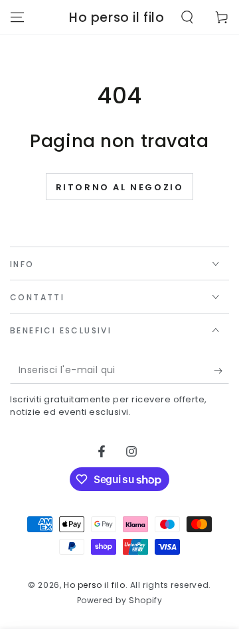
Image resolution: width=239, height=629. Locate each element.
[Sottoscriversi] (221, 370)
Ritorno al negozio (120, 187)
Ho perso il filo (94, 585)
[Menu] (17, 17)
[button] (187, 17)
